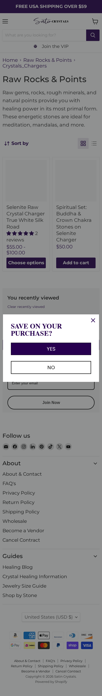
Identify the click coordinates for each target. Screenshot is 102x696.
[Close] (93, 320)
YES (51, 348)
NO (51, 367)
